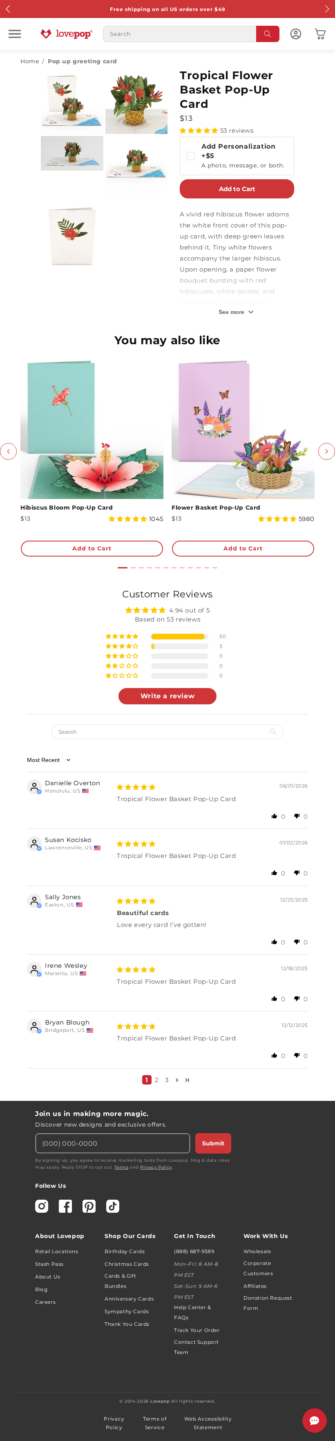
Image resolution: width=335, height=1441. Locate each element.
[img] (136, 787)
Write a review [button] (167, 696)
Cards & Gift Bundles (120, 1281)
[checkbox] (237, 156)
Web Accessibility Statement (208, 1423)
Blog (41, 1289)
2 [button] (157, 1080)
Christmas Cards (127, 1264)
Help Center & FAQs (192, 1312)
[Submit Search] (268, 34)
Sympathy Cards (127, 1311)
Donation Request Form (268, 1303)
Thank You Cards (127, 1324)
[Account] (295, 33)
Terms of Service (155, 1423)
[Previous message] (8, 9)
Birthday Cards (125, 1251)
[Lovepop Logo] (67, 34)
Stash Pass (49, 1264)
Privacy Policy (156, 1167)
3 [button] (167, 1080)
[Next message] (327, 9)
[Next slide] (326, 451)
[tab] (122, 567)
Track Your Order (197, 1330)
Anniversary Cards (129, 1299)
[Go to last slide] (8, 451)
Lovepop (160, 1401)
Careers (45, 1302)
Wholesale (257, 1251)
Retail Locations (56, 1251)
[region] (167, 839)
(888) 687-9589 (194, 1251)
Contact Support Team (196, 1347)
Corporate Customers (258, 1268)
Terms (121, 1167)
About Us (47, 1277)
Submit (213, 1143)
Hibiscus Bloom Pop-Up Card (66, 507)
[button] (15, 34)
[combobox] (191, 34)
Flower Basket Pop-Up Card (216, 507)
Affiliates (255, 1286)
